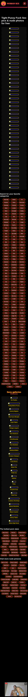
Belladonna (5, 543)
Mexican (14, 347)
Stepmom (22, 344)
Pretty (14, 364)
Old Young (6, 225)
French (14, 352)
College (14, 304)
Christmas (14, 335)
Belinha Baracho (14, 538)
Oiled (22, 247)
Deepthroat (14, 264)
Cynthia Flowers (22, 532)
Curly (22, 341)
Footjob (6, 230)
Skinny (14, 230)
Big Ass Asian (5, 562)
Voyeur (10, 386)
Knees (23, 383)
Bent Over (22, 261)
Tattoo (5, 321)
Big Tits (14, 225)
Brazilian (22, 313)
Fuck (22, 315)
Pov (14, 222)
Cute (6, 281)
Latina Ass (14, 582)
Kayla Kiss (22, 541)
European (6, 327)
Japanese (22, 270)
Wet (22, 330)
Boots (6, 358)
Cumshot (14, 205)
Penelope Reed (6, 552)
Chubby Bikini (24, 579)
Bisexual (14, 219)
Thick (22, 239)
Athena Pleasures (13, 546)
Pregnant (14, 318)
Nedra (5, 549)
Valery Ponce (5, 532)
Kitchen (14, 358)
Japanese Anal (14, 573)
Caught (14, 298)
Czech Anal (14, 587)
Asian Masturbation (18, 576)
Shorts (6, 284)
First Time (14, 270)
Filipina (6, 381)
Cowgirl (22, 318)
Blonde (14, 199)
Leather (22, 324)
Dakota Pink (4, 555)
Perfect (6, 335)
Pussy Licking (22, 321)
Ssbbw (14, 293)
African (22, 349)
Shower (6, 253)
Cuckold (22, 364)
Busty (6, 313)
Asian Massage (5, 570)
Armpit (21, 293)
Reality (13, 321)
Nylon (22, 298)
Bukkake (6, 318)
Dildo (14, 279)
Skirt (14, 216)
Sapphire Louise (14, 549)
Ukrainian (6, 315)
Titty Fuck (22, 565)
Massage (22, 375)
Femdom (14, 276)
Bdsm (6, 210)
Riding (14, 259)
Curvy (14, 281)
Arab (6, 341)
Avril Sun (24, 538)
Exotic (14, 375)
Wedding (6, 364)
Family (6, 347)
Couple (14, 369)
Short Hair (6, 199)
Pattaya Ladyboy (13, 562)
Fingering (14, 247)
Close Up (14, 261)
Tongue (14, 372)
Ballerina (22, 381)
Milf (22, 276)
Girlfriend (22, 244)
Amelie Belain (22, 543)
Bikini (6, 208)
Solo (6, 247)
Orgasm (14, 366)
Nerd (6, 352)
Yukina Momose (6, 541)
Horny (6, 250)
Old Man (22, 582)
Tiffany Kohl (14, 535)
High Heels (14, 307)
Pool (6, 324)
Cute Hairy (22, 587)
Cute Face (23, 585)
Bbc (6, 242)
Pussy (22, 225)
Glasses (22, 250)
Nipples (22, 281)
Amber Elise (23, 552)
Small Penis (14, 565)
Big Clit (6, 344)
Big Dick (6, 244)
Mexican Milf (23, 593)
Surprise (22, 335)
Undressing (14, 273)
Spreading (14, 233)
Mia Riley (22, 535)
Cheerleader (6, 369)
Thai (22, 352)
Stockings (6, 349)
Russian (6, 202)
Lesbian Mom (15, 579)
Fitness (14, 256)
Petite (22, 219)
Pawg (22, 273)
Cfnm (6, 279)
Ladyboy (22, 264)
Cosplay (14, 267)
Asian (14, 239)
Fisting (14, 332)
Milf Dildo (5, 573)
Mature (21, 208)
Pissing (14, 330)
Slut (22, 284)
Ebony (14, 202)
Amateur (6, 293)
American (22, 304)
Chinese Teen (15, 590)
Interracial (6, 219)
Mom (6, 273)
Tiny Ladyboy (22, 573)
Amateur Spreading (5, 579)
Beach (14, 341)
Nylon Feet (6, 565)
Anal (22, 301)
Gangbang (22, 267)
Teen (22, 216)
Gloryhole (22, 378)
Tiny (6, 290)
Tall (6, 307)
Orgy (6, 338)
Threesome (21, 202)
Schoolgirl (14, 210)
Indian (6, 276)
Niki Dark (13, 532)
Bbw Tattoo (5, 585)
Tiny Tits (6, 259)
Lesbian (14, 208)
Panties (22, 259)
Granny (22, 256)
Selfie (22, 253)
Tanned (22, 369)
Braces (14, 381)
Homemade (14, 349)
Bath (14, 378)
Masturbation (6, 332)
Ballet (5, 568)
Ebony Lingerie (6, 587)
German (6, 355)
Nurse (14, 301)
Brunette (6, 287)
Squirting (14, 355)
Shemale (14, 213)
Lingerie (22, 213)
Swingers (22, 347)
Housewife (22, 236)
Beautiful (6, 267)
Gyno (13, 568)
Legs (6, 216)
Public (22, 227)
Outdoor (14, 244)
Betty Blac (6, 535)
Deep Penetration (22, 568)
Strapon (6, 366)
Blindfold (15, 383)
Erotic (22, 296)
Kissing (22, 205)
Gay (6, 227)
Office (14, 324)
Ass (22, 199)
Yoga (22, 230)
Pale (22, 358)
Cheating (22, 372)
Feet (22, 310)
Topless (6, 298)
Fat (14, 287)
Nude (6, 213)
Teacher (22, 290)
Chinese (14, 338)
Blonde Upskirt (23, 562)
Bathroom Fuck (22, 570)
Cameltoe (22, 338)
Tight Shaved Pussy (5, 590)
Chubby (22, 210)
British (22, 355)
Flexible (14, 327)
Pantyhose (14, 290)
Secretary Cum (18, 596)
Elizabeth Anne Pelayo (14, 555)
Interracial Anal (24, 590)
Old (14, 236)
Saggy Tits (14, 315)
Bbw (6, 233)
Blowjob (6, 256)
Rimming (6, 205)
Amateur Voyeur (14, 593)
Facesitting (14, 227)
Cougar (22, 222)
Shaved (6, 310)
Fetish (14, 310)
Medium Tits (21, 366)
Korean (18, 386)
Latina (6, 236)
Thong (6, 270)
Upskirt (6, 296)
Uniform (6, 304)
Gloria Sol (4, 546)
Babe (14, 242)
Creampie (22, 307)
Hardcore (6, 261)
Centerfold (6, 375)
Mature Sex (6, 582)
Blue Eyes (14, 296)
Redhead (6, 222)
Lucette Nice (14, 541)
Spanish (6, 361)
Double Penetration (6, 383)
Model (6, 264)
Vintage (22, 327)
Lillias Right (24, 555)
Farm (14, 344)
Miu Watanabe (15, 552)
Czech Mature (5, 593)
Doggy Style (14, 313)
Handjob (22, 332)
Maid (6, 239)
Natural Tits (14, 284)
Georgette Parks (23, 546)
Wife (14, 250)
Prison (9, 596)
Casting (6, 372)
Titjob (6, 378)
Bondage (22, 361)
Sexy (22, 242)
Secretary (6, 301)
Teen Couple (14, 570)
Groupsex (22, 287)
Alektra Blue (13, 543)
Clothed (22, 279)
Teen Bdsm (8, 576)
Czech (14, 361)
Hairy (14, 253)
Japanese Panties (14, 585)
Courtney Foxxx (5, 538)
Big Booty (6, 330)
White (22, 233)
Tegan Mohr (22, 549)
